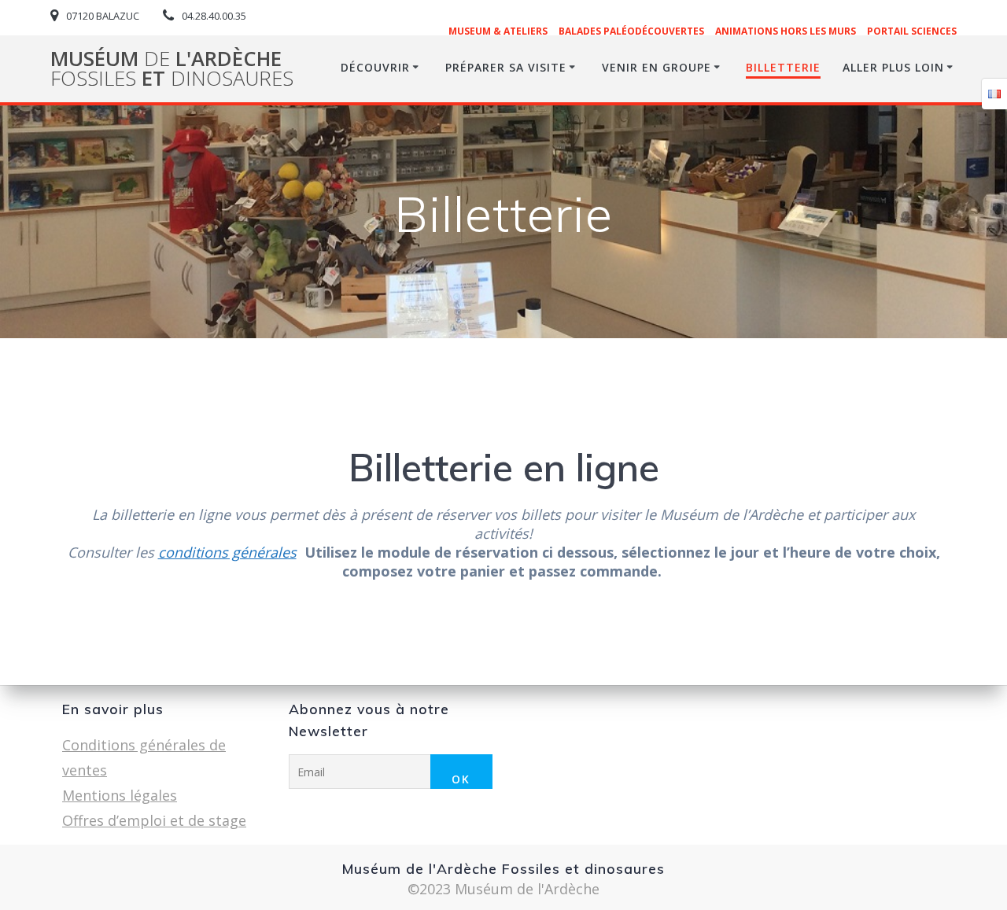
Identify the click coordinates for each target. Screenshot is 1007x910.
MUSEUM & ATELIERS (498, 31)
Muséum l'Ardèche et (171, 69)
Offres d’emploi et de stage (154, 820)
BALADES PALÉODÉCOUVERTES (631, 31)
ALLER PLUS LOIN (893, 67)
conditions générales (227, 552)
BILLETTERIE (783, 67)
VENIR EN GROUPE (656, 67)
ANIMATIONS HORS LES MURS (785, 31)
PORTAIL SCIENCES (912, 31)
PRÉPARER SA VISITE (505, 67)
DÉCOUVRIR (375, 67)
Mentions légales (119, 795)
